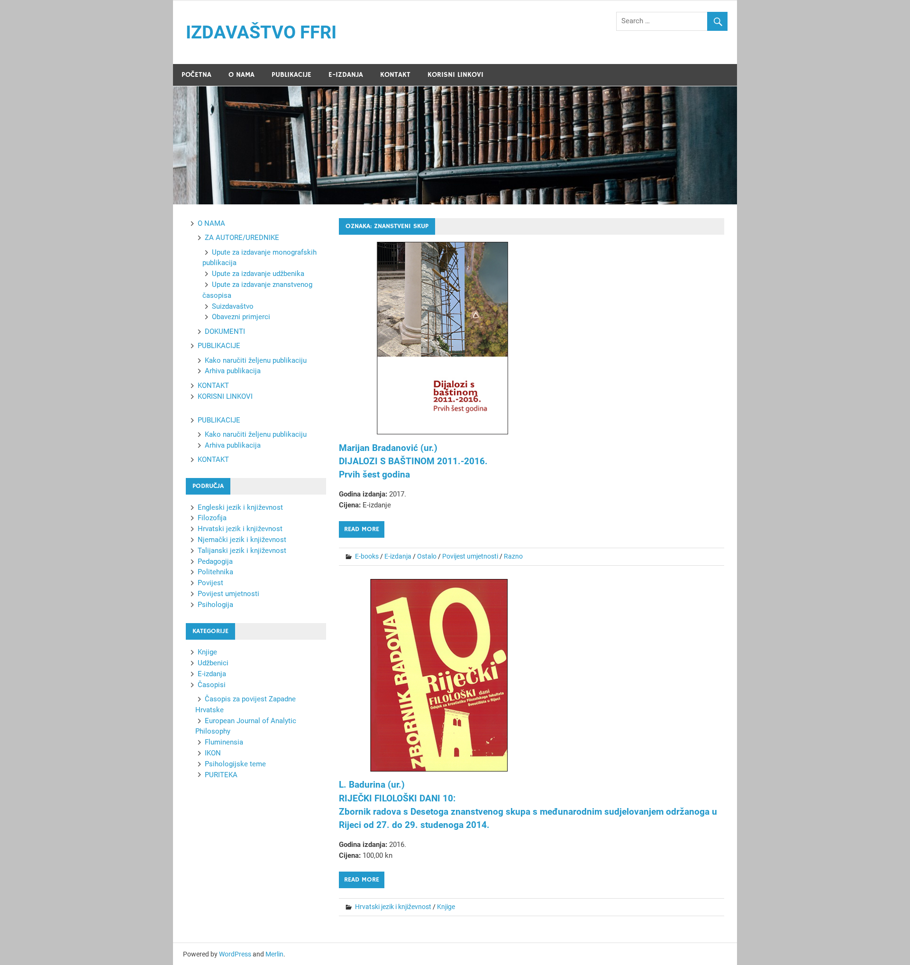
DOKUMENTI (225, 331)
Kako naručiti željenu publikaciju (256, 360)
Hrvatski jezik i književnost (393, 906)
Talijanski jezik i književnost (242, 550)
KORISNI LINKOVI (455, 74)
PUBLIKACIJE (291, 74)
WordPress (235, 954)
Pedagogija (215, 561)
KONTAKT (395, 74)
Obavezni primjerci (241, 316)
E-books (367, 556)
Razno (513, 556)
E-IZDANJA (345, 74)
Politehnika (215, 572)
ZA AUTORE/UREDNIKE (242, 237)
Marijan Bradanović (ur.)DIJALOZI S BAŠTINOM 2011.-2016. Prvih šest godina (413, 461)
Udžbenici (213, 663)
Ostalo (427, 556)
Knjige (446, 906)
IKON (213, 753)
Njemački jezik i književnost (242, 539)
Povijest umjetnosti (470, 556)
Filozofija (212, 518)
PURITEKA (221, 775)
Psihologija (215, 604)
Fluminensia (224, 742)
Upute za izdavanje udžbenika (258, 273)
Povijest (210, 583)
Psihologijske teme (235, 764)
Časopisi (212, 684)
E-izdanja (397, 556)
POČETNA (196, 74)
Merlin (274, 954)
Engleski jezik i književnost (240, 507)
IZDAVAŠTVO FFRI (261, 32)
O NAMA (241, 74)
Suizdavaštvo (233, 306)
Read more (361, 529)
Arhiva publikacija (233, 371)
